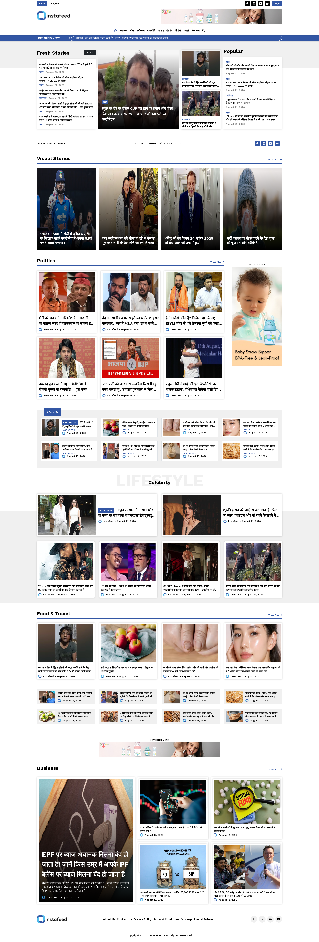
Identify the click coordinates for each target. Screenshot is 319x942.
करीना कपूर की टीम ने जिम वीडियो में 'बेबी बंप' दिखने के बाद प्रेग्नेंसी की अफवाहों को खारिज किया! (199, 125)
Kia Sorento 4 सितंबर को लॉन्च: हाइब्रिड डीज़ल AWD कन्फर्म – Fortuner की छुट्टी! (64, 79)
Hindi (42, 3)
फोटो (186, 30)
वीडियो (178, 30)
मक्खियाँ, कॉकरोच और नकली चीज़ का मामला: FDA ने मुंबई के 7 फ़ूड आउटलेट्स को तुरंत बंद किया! (65, 66)
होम (115, 30)
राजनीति (151, 30)
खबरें (41, 72)
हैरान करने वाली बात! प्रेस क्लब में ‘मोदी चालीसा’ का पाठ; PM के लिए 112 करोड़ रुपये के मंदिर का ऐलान (66, 118)
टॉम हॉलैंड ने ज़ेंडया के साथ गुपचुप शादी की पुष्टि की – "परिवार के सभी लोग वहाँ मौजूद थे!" (120, 38)
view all (216, 261)
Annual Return (203, 919)
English (55, 3)
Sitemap (186, 919)
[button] (203, 30)
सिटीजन (196, 30)
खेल (132, 30)
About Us (109, 919)
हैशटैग (169, 30)
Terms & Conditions (166, 919)
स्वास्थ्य (123, 30)
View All (274, 159)
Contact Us (124, 919)
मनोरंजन (141, 30)
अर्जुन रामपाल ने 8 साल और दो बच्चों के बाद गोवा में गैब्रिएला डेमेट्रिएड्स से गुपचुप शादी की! (63, 92)
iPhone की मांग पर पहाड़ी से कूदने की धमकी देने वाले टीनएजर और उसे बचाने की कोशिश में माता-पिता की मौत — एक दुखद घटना (66, 105)
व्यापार (161, 30)
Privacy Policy (143, 919)
